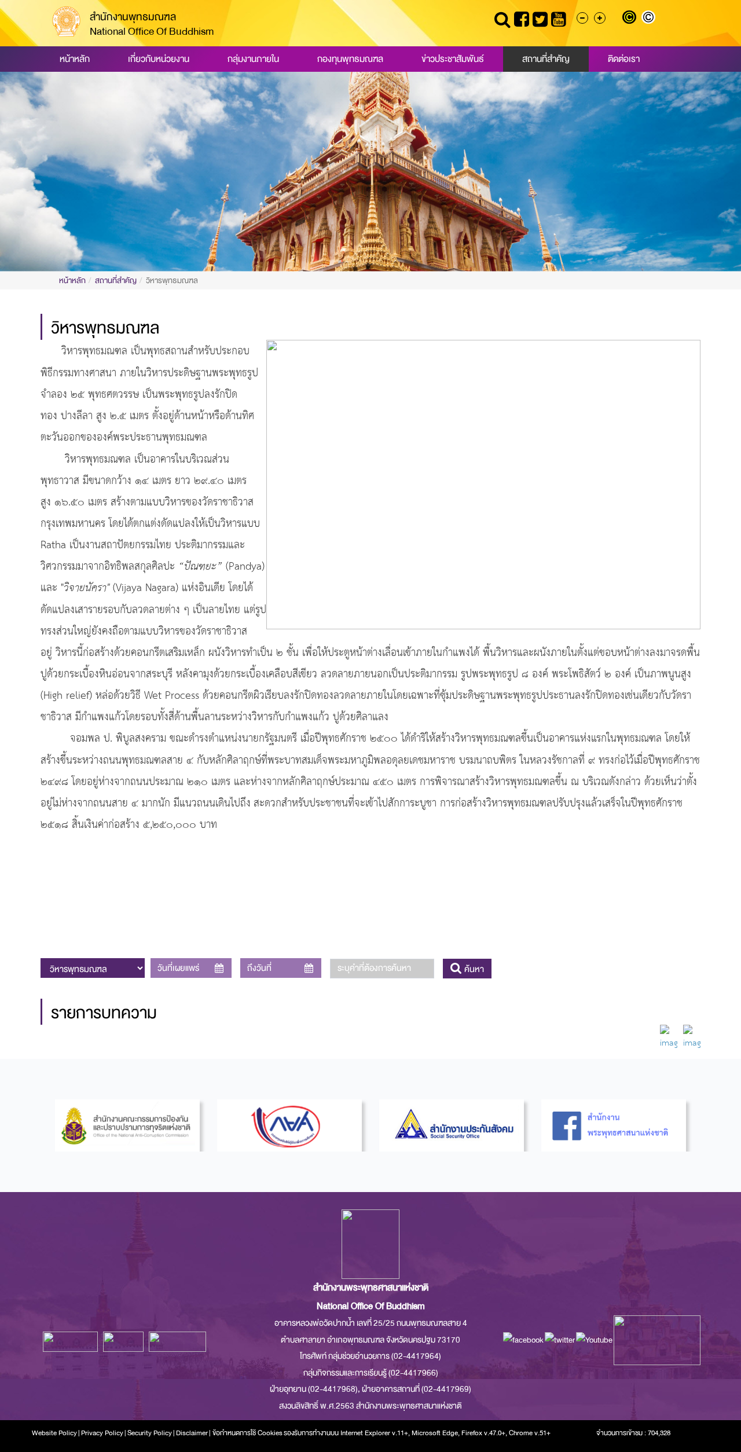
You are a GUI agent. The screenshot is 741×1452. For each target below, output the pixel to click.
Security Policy (149, 1433)
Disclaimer (192, 1433)
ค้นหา (473, 969)
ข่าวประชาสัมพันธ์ (452, 59)
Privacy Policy (102, 1433)
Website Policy (54, 1433)
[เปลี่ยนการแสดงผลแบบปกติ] (649, 18)
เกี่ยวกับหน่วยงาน (158, 59)
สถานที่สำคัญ (546, 59)
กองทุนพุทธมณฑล (350, 59)
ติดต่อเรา (624, 59)
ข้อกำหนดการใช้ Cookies (247, 1433)
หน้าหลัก (75, 59)
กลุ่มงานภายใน (253, 59)
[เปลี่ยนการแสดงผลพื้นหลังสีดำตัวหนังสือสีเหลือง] (631, 18)
